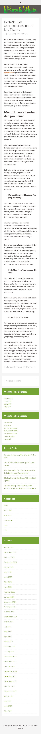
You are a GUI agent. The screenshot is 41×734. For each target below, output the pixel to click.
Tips (31, 367)
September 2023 (10, 671)
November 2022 (10, 681)
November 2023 (10, 661)
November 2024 (10, 607)
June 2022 (8, 706)
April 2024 (8, 637)
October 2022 (9, 686)
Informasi (7, 510)
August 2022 (8, 696)
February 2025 (9, 592)
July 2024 (7, 627)
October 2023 (9, 666)
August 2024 (8, 622)
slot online (8, 423)
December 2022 (10, 676)
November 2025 (10, 552)
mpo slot (7, 439)
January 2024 (9, 652)
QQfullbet (7, 407)
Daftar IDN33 (9, 73)
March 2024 (8, 642)
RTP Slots (16, 367)
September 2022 (10, 691)
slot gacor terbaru (10, 431)
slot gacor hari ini (10, 434)
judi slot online (9, 436)
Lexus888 (7, 404)
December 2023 (10, 657)
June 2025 (8, 577)
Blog (6, 506)
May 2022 (8, 711)
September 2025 (10, 562)
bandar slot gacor (10, 428)
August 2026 (8, 547)
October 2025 (9, 557)
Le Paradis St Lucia (20, 9)
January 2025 (9, 597)
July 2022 (7, 701)
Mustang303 (8, 399)
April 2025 (8, 587)
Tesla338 (7, 401)
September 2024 (10, 617)
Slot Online (25, 367)
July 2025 (7, 572)
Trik (34, 367)
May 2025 (8, 582)
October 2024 (9, 612)
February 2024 (9, 647)
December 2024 (10, 602)
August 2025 (8, 567)
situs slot (7, 425)
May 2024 (8, 632)
